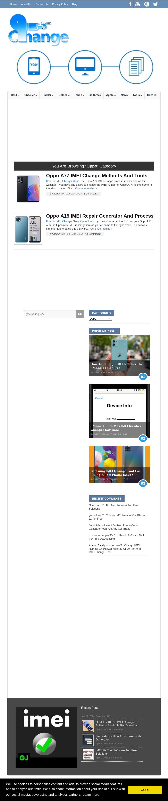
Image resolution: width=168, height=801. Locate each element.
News (124, 95)
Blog (74, 4)
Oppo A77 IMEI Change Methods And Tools (96, 175)
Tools (137, 95)
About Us (26, 4)
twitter (155, 4)
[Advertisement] (48, 132)
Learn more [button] (91, 794)
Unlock (64, 95)
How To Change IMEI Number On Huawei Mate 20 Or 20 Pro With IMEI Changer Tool (115, 549)
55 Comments (116, 743)
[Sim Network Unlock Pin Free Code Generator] (88, 736)
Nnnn (92, 505)
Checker (30, 95)
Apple (111, 95)
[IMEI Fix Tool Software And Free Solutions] (88, 750)
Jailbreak (95, 95)
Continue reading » (86, 188)
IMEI (15, 95)
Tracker (47, 95)
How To (152, 95)
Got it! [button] (145, 789)
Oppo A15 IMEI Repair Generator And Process (99, 216)
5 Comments (115, 757)
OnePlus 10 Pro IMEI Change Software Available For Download (117, 723)
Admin (56, 193)
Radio (79, 95)
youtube (138, 4)
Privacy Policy (60, 4)
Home (13, 4)
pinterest (146, 4)
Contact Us (42, 4)
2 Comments (91, 193)
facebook (130, 4)
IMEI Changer (64, 181)
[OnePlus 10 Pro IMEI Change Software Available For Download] (88, 722)
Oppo (76, 181)
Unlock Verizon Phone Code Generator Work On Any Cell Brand (113, 527)
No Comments (93, 234)
